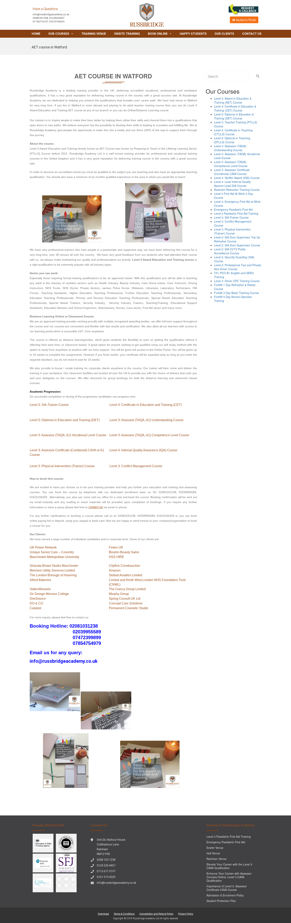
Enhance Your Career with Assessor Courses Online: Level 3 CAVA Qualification (229, 877)
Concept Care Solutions (126, 603)
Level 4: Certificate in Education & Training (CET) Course (235, 108)
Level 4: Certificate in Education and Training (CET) (145, 404)
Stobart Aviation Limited (125, 575)
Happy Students (193, 34)
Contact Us (252, 34)
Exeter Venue (214, 848)
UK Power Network (43, 547)
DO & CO (36, 603)
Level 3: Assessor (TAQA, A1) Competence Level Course (149, 435)
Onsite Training (127, 34)
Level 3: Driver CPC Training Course (237, 281)
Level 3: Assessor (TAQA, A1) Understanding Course (146, 420)
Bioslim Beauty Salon (124, 552)
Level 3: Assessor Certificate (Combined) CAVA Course (232, 172)
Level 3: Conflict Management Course (135, 466)
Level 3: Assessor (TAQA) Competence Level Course (230, 164)
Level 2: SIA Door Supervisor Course (237, 245)
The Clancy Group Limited (127, 589)
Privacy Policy (185, 913)
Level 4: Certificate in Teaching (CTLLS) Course (233, 132)
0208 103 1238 (106, 859)
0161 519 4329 (106, 877)
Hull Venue (213, 853)
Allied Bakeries (40, 580)
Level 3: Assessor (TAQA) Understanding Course (230, 148)
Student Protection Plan (221, 901)
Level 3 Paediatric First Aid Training (236, 213)
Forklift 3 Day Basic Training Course (236, 293)
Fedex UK (116, 547)
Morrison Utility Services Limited (52, 570)
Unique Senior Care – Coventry (52, 552)
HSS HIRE (116, 557)
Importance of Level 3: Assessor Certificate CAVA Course (226, 888)
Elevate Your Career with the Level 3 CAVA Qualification (229, 866)
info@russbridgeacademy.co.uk (116, 882)
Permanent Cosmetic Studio (128, 608)
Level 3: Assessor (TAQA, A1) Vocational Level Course (68, 435)
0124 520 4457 (106, 865)
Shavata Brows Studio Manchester (54, 565)
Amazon (115, 570)
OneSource (38, 598)
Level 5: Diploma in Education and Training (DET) (65, 420)
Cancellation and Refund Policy (156, 913)
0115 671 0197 (106, 871)
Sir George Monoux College (49, 593)
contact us (95, 507)
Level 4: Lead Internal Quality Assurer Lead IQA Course (232, 184)
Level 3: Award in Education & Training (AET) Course (232, 100)
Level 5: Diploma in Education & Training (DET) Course (234, 116)
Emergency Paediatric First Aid (233, 209)
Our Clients (224, 34)
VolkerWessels (40, 589)
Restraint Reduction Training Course (237, 190)
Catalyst (35, 608)
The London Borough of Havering (53, 575)
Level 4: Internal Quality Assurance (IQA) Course (143, 450)
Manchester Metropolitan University (54, 557)
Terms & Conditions (124, 913)
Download (103, 913)
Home (36, 34)
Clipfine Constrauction (124, 565)
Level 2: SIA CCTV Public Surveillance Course (230, 251)
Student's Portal (245, 20)
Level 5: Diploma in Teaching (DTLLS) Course (232, 140)
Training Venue (93, 34)
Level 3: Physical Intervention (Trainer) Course (62, 466)
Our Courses (58, 34)
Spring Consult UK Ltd (124, 598)
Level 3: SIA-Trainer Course (49, 404)
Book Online (158, 34)
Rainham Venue (216, 859)
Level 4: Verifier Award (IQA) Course (237, 178)
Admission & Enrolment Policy (225, 895)
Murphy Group (119, 593)
